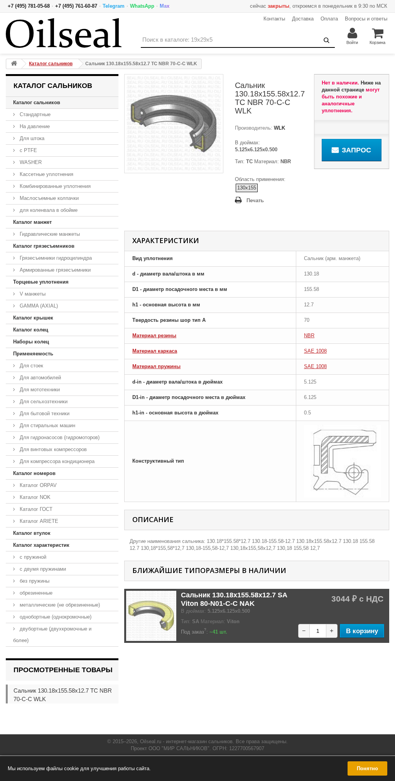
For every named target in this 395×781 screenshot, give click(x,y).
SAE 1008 (315, 351)
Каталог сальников (36, 102)
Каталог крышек (33, 318)
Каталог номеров (34, 473)
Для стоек (30, 366)
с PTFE (27, 150)
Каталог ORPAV (37, 485)
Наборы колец (31, 342)
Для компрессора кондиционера (56, 461)
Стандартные (34, 114)
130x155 (246, 188)
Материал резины (154, 335)
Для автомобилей (39, 377)
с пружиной (32, 557)
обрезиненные (35, 593)
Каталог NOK (34, 497)
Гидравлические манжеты (49, 234)
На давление (34, 126)
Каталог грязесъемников (43, 246)
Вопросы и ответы (366, 19)
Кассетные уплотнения (45, 174)
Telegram (114, 6)
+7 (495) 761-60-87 (76, 6)
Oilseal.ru (150, 741)
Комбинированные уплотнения (54, 186)
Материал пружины (156, 366)
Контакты (274, 19)
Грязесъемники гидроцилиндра (55, 258)
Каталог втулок (32, 533)
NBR (309, 335)
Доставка (303, 19)
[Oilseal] (64, 33)
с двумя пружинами (42, 569)
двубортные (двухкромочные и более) (52, 634)
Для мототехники (39, 389)
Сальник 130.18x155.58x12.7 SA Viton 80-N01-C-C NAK (234, 599)
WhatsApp (142, 6)
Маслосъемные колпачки (48, 198)
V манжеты (32, 294)
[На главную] (14, 64)
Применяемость (33, 354)
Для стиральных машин (46, 425)
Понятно (367, 768)
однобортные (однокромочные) (54, 617)
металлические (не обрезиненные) (59, 605)
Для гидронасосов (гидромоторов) (59, 437)
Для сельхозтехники (43, 401)
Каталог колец (30, 330)
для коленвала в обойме (48, 210)
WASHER (30, 162)
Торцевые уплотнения (41, 282)
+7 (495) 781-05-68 (29, 6)
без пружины (33, 581)
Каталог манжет (32, 222)
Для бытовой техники (43, 413)
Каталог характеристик (41, 545)
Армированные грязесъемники (54, 270)
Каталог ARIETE (38, 521)
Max (164, 6)
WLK (278, 128)
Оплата (329, 19)
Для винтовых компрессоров (52, 449)
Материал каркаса (154, 351)
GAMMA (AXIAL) (38, 306)
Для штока (31, 138)
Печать (255, 200)
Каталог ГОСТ (35, 509)
